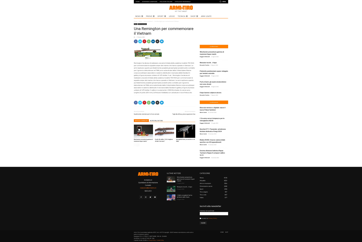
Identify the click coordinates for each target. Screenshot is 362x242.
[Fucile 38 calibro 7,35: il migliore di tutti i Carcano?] (164, 131)
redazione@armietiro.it (148, 188)
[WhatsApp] (149, 41)
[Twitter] (140, 41)
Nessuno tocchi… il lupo (208, 63)
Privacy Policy (212, 218)
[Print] (157, 41)
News (140, 21)
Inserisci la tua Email (207, 211)
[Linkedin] (153, 41)
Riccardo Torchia (204, 65)
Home (135, 21)
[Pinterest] (144, 41)
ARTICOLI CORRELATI (141, 120)
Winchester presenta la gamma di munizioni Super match (186, 179)
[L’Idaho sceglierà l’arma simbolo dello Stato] (171, 197)
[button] (217, 1)
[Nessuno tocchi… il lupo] (171, 189)
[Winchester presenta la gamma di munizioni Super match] (143, 131)
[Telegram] (162, 41)
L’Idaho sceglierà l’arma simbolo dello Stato (184, 196)
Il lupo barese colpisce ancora (210, 93)
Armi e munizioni (148, 21)
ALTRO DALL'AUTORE (156, 120)
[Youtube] (155, 197)
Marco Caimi (203, 112)
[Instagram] (146, 197)
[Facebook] (136, 41)
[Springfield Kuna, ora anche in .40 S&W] (185, 131)
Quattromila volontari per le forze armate (146, 114)
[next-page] (138, 145)
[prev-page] (135, 145)
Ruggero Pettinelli (205, 56)
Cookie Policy (160, 240)
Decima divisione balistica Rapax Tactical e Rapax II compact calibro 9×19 (212, 153)
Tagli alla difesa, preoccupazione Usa (183, 114)
